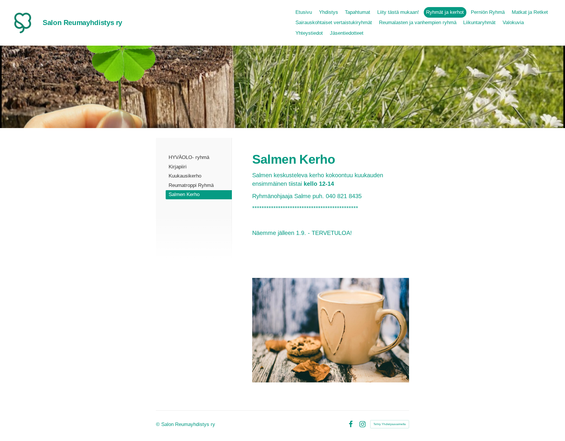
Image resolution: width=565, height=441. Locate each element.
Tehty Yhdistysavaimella (389, 424)
